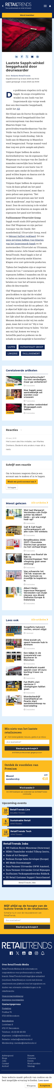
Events (30, 1061)
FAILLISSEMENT (31, 353)
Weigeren (31, 1085)
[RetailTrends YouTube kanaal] (23, 953)
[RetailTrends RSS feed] (30, 953)
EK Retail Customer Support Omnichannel (28, 877)
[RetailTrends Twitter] (17, 954)
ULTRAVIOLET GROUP (31, 346)
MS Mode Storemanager (18, 862)
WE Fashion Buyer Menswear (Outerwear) (28, 847)
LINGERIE (12, 353)
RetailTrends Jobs (27, 882)
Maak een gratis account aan (21, 481)
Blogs (4, 1058)
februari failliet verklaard (22, 236)
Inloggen (12, 487)
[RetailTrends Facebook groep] (11, 953)
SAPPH (11, 346)
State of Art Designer (17, 855)
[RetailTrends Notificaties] (42, 953)
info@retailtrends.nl (21, 1035)
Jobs (4, 1061)
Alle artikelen (39, 502)
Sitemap (31, 1066)
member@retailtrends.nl (25, 1043)
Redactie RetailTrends (20, 75)
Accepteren (45, 1085)
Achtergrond (7, 1055)
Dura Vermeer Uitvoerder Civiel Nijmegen (28, 870)
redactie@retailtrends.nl (22, 1039)
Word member (27, 15)
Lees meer (43, 1080)
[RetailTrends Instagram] (36, 953)
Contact (5, 1063)
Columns (31, 1058)
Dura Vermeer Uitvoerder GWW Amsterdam (28, 866)
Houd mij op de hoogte (26, 748)
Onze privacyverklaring (12, 996)
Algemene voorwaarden (13, 1000)
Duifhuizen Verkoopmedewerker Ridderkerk (28, 873)
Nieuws (30, 1055)
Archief (5, 1066)
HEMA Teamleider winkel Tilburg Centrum (28, 851)
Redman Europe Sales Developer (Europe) (27, 859)
